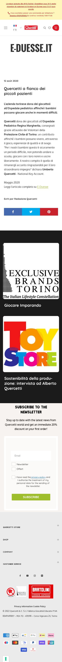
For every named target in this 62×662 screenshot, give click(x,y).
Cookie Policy (39, 606)
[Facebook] (20, 575)
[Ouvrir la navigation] (5, 27)
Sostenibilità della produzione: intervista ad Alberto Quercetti (30, 383)
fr (15, 29)
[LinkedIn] (42, 575)
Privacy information (23, 606)
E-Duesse (42, 186)
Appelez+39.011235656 (18, 16)
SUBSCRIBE (31, 497)
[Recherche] (44, 27)
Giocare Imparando (22, 305)
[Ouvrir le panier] (55, 27)
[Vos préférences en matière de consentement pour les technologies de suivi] (6, 659)
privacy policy (38, 477)
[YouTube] (27, 575)
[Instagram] (35, 575)
